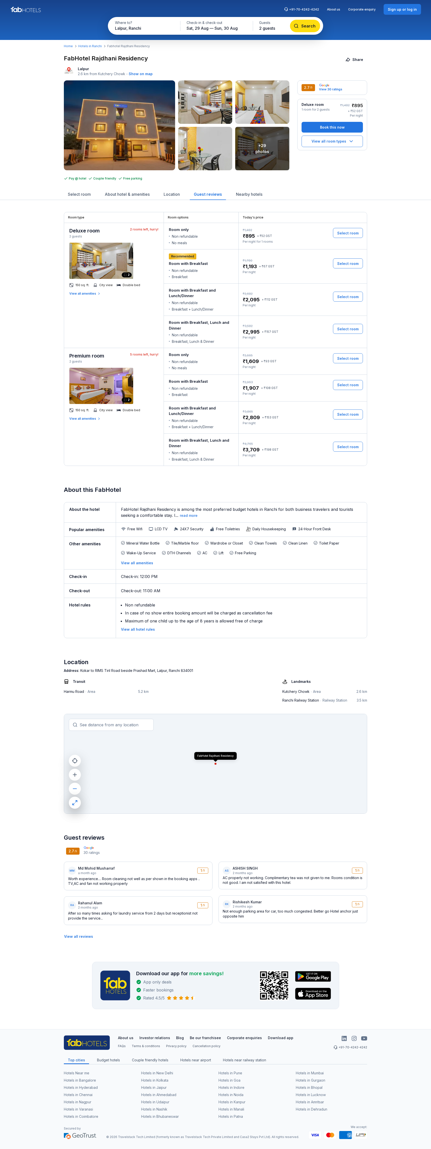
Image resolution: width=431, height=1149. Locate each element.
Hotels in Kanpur (231, 1102)
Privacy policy (176, 1046)
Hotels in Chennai (78, 1095)
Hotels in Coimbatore (81, 1116)
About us (333, 9)
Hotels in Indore (231, 1087)
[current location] (75, 761)
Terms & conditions (146, 1046)
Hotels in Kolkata (154, 1080)
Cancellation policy (206, 1046)
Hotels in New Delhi (157, 1073)
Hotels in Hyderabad (81, 1087)
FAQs (122, 1046)
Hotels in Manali (231, 1109)
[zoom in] (75, 775)
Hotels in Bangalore (80, 1080)
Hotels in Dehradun (311, 1109)
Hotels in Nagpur (77, 1102)
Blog (180, 1038)
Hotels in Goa (229, 1080)
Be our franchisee (205, 1038)
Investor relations (154, 1038)
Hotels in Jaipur (154, 1087)
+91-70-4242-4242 (304, 9)
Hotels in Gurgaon (310, 1080)
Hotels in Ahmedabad (158, 1095)
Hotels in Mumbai (310, 1073)
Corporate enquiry (362, 9)
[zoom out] (75, 789)
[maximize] (75, 803)
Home (68, 46)
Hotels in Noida (230, 1095)
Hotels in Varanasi (78, 1109)
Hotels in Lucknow (311, 1095)
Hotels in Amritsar (310, 1102)
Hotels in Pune (230, 1073)
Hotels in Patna (230, 1116)
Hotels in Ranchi (90, 46)
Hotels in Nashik (154, 1109)
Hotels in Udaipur (155, 1102)
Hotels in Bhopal (309, 1087)
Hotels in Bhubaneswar (160, 1116)
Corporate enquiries (244, 1038)
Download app (280, 1038)
